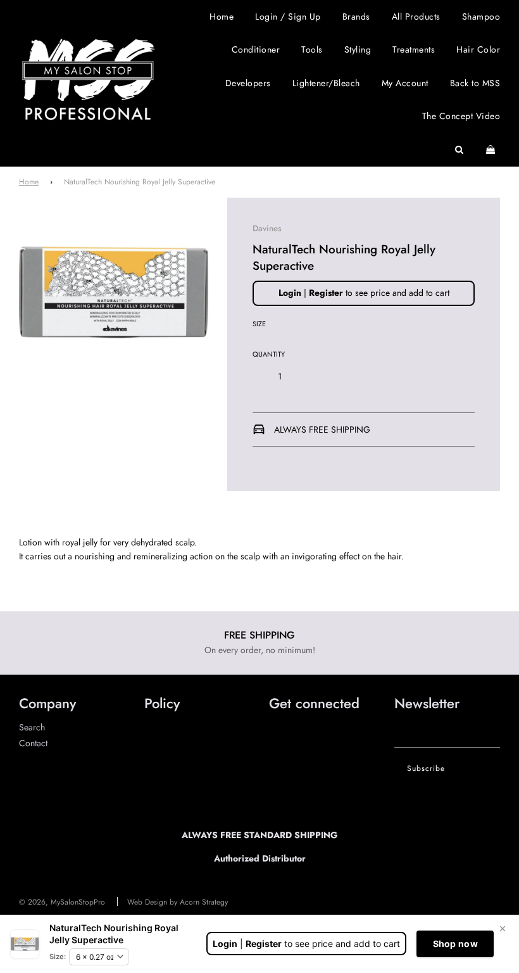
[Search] (459, 149)
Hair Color (478, 49)
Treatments (413, 49)
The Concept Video (461, 116)
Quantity (269, 354)
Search (32, 727)
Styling (358, 49)
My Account (405, 83)
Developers (248, 83)
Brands (356, 16)
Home (221, 16)
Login (289, 292)
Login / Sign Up (288, 16)
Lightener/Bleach (326, 83)
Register (326, 292)
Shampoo (481, 16)
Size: (57, 956)
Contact (33, 743)
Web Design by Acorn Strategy (177, 902)
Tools (312, 49)
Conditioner (256, 49)
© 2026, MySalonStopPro (62, 902)
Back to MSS (475, 83)
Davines (267, 228)
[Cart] (492, 149)
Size (259, 324)
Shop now (455, 943)
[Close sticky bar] (502, 929)
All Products (416, 16)
